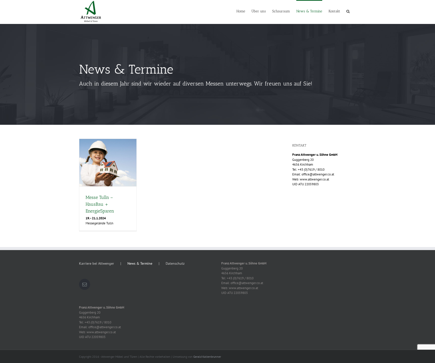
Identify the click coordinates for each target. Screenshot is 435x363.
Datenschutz (175, 263)
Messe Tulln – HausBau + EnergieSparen (100, 204)
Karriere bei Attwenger (96, 263)
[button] (348, 11)
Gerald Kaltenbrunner (207, 356)
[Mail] (84, 284)
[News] (217, 74)
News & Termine (139, 263)
